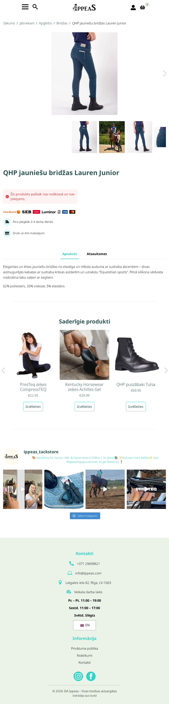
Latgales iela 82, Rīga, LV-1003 (88, 582)
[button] (160, 73)
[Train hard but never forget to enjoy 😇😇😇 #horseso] (105, 489)
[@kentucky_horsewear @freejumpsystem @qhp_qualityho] (63, 489)
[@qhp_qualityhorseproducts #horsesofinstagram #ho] (22, 489)
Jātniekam (27, 23)
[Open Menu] (25, 7)
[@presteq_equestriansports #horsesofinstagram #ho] (146, 489)
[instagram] (78, 676)
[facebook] (91, 676)
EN (87, 625)
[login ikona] (133, 7)
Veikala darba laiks (88, 592)
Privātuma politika (84, 648)
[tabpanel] (84, 276)
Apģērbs (45, 23)
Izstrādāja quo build (85, 695)
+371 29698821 (88, 563)
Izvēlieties (33, 406)
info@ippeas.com (88, 573)
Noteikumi (84, 655)
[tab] (70, 254)
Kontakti (85, 662)
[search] (35, 6)
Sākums (9, 23)
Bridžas (62, 23)
